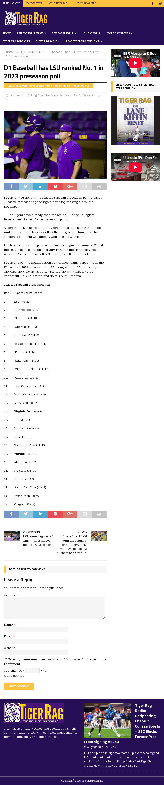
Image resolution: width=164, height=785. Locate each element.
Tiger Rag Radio (46, 41)
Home (7, 33)
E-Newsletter (34, 3)
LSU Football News (30, 33)
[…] (136, 765)
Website (9, 647)
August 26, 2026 (98, 747)
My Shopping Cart (86, 3)
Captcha (10, 670)
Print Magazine (11, 3)
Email (8, 636)
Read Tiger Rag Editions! (83, 41)
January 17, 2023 (20, 95)
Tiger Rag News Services (54, 95)
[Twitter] (160, 3)
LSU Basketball (63, 33)
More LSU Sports (118, 33)
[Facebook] (152, 3)
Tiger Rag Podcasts (16, 41)
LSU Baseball (91, 33)
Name (9, 624)
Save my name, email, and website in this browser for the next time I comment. (55, 661)
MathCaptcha (18, 676)
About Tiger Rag (57, 3)
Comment (11, 594)
